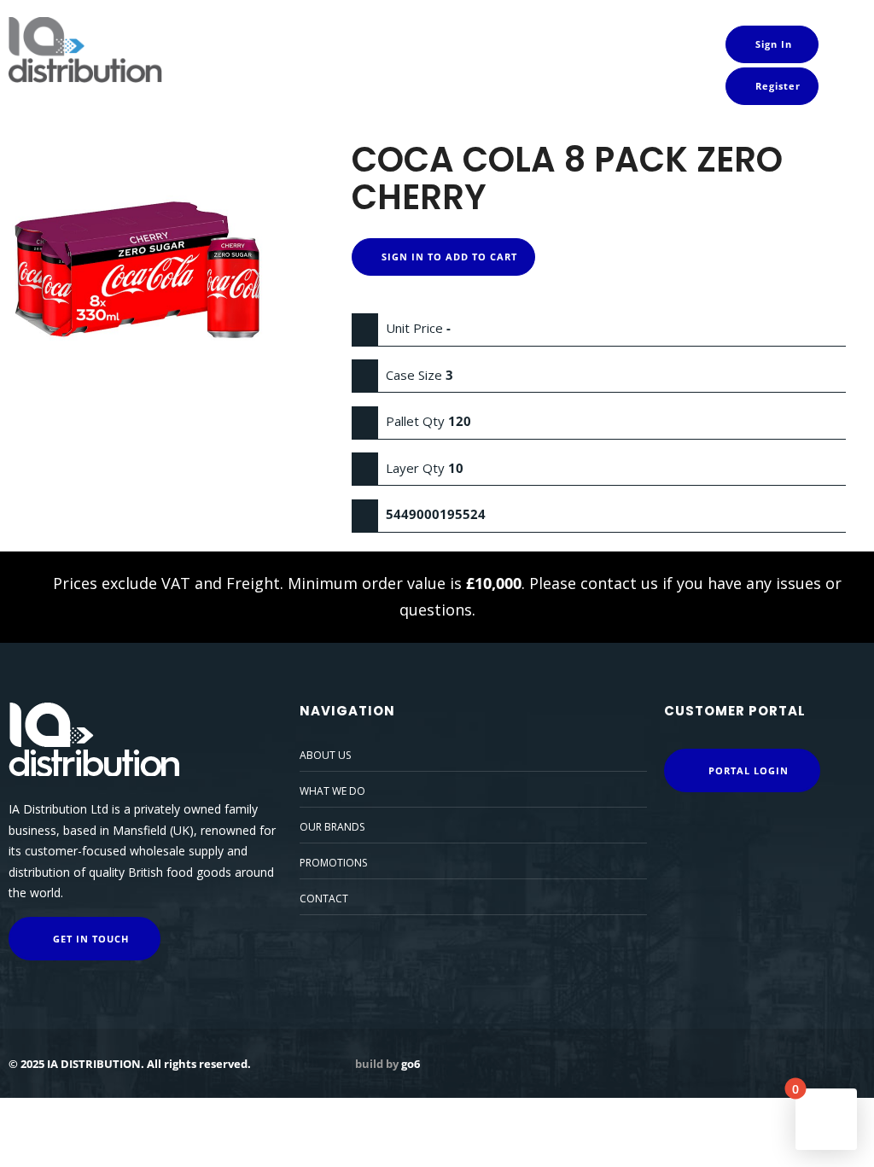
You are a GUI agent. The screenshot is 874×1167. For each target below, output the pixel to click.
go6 (410, 1063)
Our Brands (332, 827)
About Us (325, 755)
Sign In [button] (772, 44)
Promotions (333, 862)
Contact (324, 898)
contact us (619, 583)
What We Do (332, 791)
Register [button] (776, 85)
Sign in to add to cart (447, 256)
